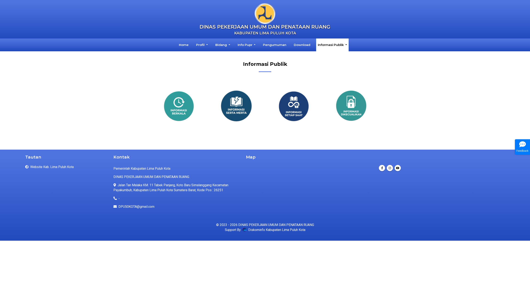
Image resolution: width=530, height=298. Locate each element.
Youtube (398, 168)
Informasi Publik (331, 45)
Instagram (390, 168)
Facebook (382, 168)
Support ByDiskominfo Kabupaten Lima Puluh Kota (265, 230)
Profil (200, 45)
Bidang (221, 45)
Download (302, 45)
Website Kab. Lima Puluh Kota (52, 167)
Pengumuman (274, 45)
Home (184, 45)
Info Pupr (245, 45)
